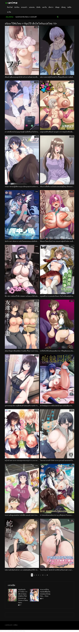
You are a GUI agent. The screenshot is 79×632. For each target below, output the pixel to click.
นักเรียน (16, 7)
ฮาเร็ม (9, 12)
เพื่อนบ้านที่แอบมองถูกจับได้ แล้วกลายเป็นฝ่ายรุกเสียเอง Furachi (25, 77)
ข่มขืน (69, 7)
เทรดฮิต (11, 585)
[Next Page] (47, 575)
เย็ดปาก (50, 7)
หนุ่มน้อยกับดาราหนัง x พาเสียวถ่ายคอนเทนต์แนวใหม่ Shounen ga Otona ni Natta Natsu (23, 596)
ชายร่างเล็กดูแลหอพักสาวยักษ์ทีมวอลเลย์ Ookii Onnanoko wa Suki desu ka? (29, 515)
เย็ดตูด (57, 7)
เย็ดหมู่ (63, 7)
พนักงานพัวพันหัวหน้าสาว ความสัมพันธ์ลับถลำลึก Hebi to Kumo (25, 570)
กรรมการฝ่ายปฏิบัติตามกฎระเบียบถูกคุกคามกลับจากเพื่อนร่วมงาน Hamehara (29, 186)
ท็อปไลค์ (10, 7)
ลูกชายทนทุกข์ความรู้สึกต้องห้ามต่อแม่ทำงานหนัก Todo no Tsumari (26, 406)
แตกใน (44, 7)
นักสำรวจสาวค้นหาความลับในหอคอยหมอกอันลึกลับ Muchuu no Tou (26, 241)
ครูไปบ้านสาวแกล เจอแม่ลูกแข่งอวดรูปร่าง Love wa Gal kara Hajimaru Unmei (30, 460)
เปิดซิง (38, 7)
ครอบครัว (24, 7)
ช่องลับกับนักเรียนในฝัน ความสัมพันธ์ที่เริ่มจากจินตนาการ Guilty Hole (26, 17)
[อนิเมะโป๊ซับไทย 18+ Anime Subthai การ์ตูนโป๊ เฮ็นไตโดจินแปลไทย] (11, 2)
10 (42, 575)
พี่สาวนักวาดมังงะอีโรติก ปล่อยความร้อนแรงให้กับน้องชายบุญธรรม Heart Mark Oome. (32, 296)
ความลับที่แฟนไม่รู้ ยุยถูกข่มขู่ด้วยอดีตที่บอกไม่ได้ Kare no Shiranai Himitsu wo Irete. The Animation (37, 132)
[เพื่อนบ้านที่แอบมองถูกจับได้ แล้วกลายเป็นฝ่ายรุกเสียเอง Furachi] (12, 595)
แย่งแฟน (31, 7)
